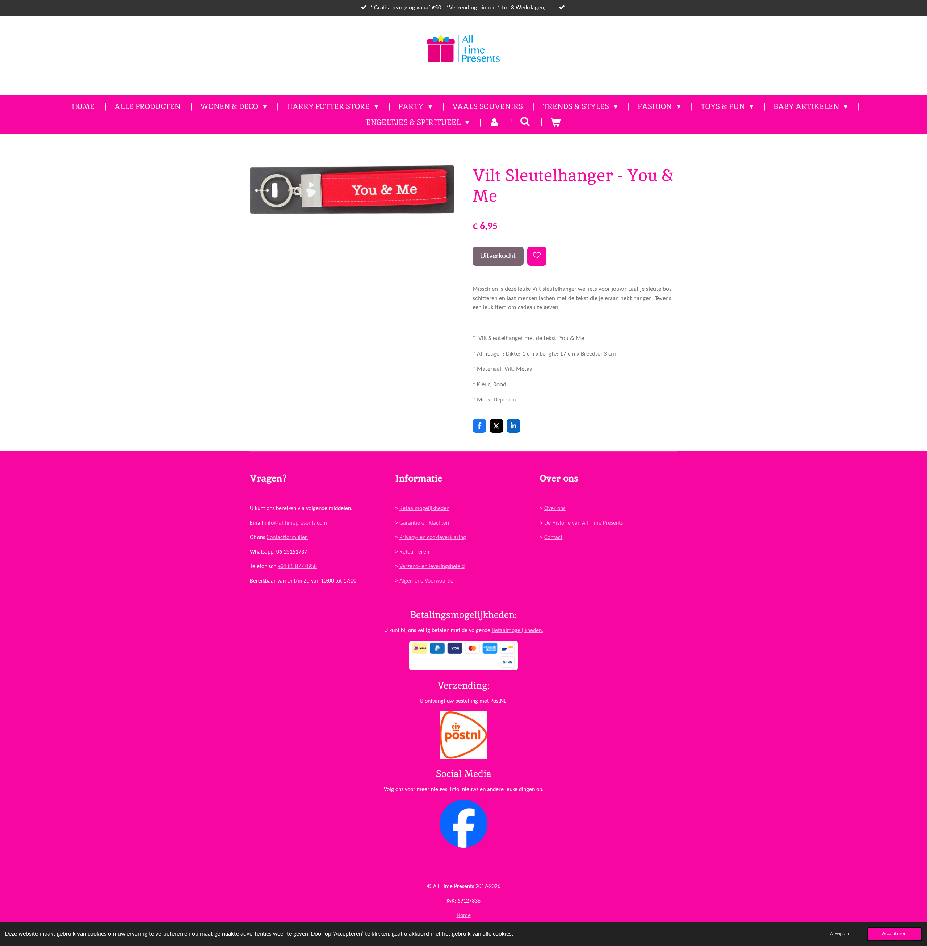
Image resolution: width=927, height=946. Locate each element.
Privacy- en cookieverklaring (432, 538)
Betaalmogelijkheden (424, 509)
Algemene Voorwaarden (427, 581)
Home (464, 915)
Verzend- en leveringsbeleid (432, 566)
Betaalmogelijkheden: (517, 631)
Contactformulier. (287, 538)
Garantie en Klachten (424, 523)
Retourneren (414, 552)
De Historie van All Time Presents (583, 523)
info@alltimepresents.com (296, 523)
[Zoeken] (525, 121)
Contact (553, 538)
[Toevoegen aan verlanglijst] (536, 256)
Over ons (554, 509)
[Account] (494, 122)
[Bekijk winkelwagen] (555, 122)
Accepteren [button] (894, 934)
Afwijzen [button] (839, 934)
